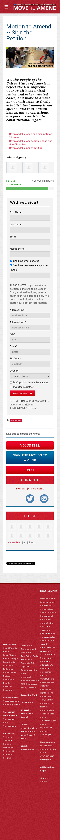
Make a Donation (29, 728)
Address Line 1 (18, 310)
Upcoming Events (11, 704)
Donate (30, 470)
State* (13, 346)
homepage (16, 420)
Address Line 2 (18, 322)
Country (14, 370)
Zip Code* (15, 358)
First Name (16, 212)
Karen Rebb (14, 542)
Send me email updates (26, 261)
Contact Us (8, 690)
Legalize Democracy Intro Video (29, 670)
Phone (13, 270)
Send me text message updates (30, 265)
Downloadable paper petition (26, 148)
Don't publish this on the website (30, 382)
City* (12, 334)
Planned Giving (28, 731)
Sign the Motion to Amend (30, 457)
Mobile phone (17, 248)
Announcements (11, 701)
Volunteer (30, 445)
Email (13, 236)
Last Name (16, 224)
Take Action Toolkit (30, 656)
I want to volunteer (23, 387)
